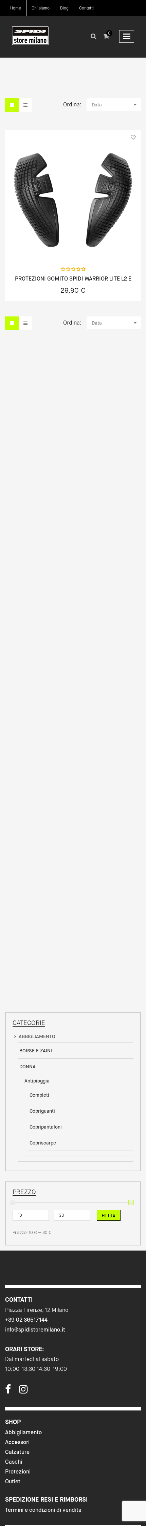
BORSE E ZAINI (35, 1050)
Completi (39, 1095)
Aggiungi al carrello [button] (73, 247)
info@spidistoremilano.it (35, 1329)
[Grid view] (12, 105)
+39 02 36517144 (26, 1320)
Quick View (34, 247)
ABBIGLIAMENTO (37, 1036)
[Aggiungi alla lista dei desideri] (133, 137)
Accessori (17, 1442)
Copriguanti (42, 1111)
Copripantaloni (46, 1127)
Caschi (13, 1462)
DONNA (27, 1066)
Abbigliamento (23, 1432)
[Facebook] (8, 1391)
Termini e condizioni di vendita (43, 1510)
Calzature (17, 1452)
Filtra (108, 1215)
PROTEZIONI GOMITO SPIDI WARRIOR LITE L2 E (73, 279)
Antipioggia (37, 1081)
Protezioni (18, 1471)
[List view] (25, 105)
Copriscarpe (43, 1143)
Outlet (12, 1481)
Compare (112, 247)
